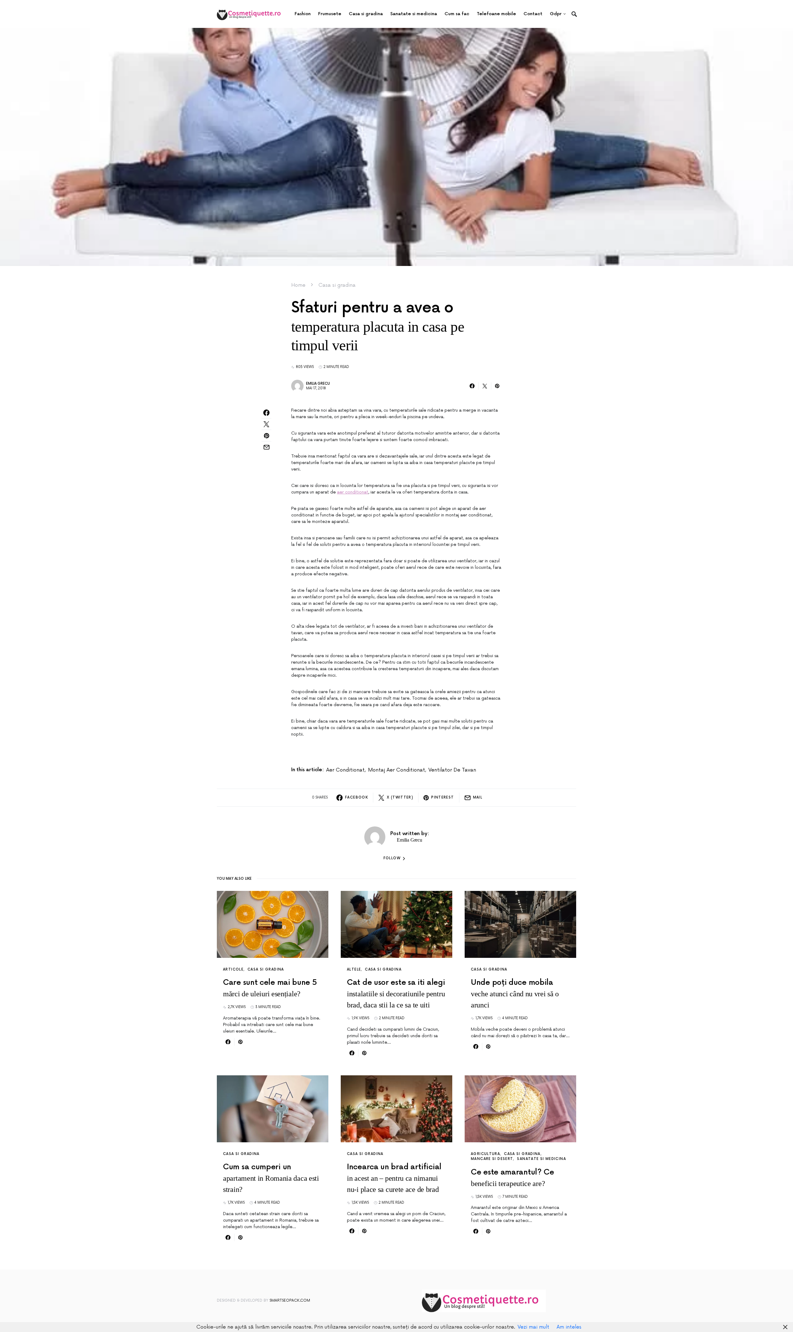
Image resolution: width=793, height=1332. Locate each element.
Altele (354, 969)
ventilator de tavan (452, 770)
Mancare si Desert (492, 1159)
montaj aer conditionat (396, 770)
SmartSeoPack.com (289, 1300)
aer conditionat (352, 492)
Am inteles (569, 1327)
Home (298, 285)
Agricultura (485, 1154)
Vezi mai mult (533, 1327)
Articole (233, 969)
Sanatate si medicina (541, 1159)
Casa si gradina (337, 285)
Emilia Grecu (318, 384)
